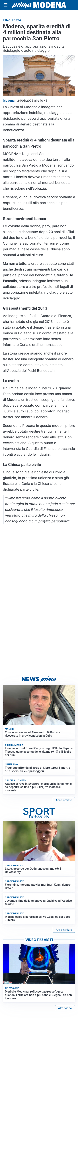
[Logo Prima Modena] (39, 5)
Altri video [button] (65, 1008)
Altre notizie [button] (64, 800)
